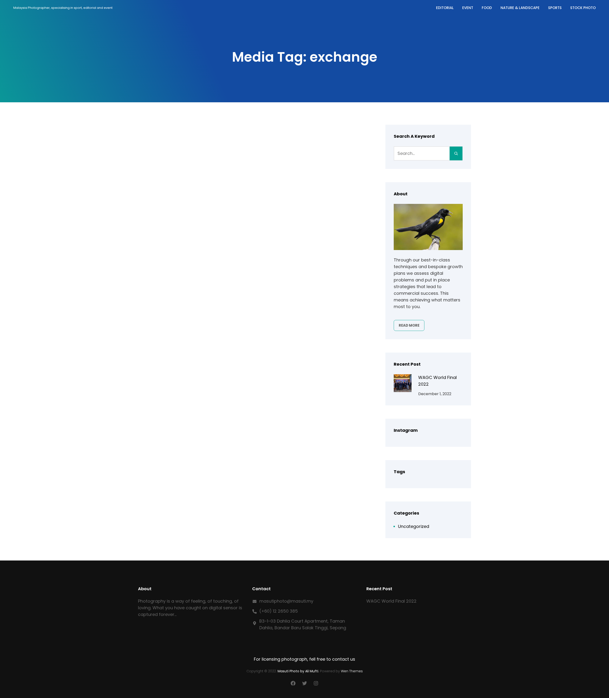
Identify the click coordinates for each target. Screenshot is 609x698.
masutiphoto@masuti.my (286, 601)
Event (467, 8)
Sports (555, 8)
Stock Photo (583, 8)
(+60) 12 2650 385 (278, 611)
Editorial (445, 8)
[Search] (456, 153)
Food (487, 8)
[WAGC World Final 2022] (403, 384)
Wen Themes (352, 671)
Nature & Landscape (520, 8)
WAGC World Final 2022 (391, 601)
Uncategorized (413, 526)
